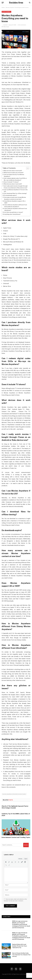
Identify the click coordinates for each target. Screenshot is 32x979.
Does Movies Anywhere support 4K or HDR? (15, 202)
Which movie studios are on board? (13, 172)
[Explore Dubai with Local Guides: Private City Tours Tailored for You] (6, 946)
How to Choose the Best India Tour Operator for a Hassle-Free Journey (21, 954)
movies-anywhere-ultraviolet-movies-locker (14, 794)
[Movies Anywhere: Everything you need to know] (16, 39)
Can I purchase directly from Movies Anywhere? (14, 175)
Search (26, 845)
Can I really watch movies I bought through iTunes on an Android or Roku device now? (15, 187)
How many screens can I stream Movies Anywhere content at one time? (15, 198)
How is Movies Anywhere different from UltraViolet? (15, 209)
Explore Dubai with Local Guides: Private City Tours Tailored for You (19, 946)
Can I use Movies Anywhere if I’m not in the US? (16, 190)
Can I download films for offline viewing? (15, 193)
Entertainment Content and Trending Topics (16, 837)
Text (25, 858)
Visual (20, 858)
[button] (5, 862)
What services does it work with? (13, 170)
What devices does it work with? (13, 184)
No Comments (22, 24)
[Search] (29, 2)
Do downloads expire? (10, 195)
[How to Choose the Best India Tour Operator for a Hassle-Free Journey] (6, 955)
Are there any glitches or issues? (13, 212)
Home (3, 7)
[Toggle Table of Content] (27, 168)
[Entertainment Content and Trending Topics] (16, 827)
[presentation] (5, 862)
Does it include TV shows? (11, 182)
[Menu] (3, 2)
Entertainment (6, 11)
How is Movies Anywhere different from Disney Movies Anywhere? (15, 205)
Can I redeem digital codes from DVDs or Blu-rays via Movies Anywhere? (15, 179)
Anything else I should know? (12, 214)
